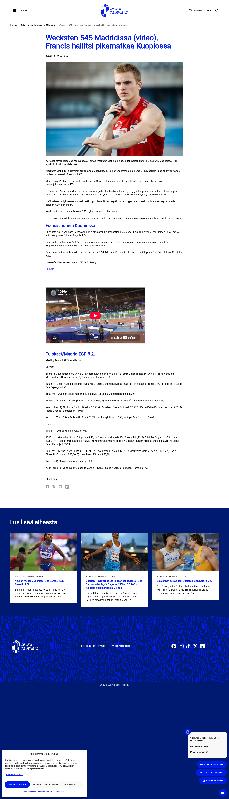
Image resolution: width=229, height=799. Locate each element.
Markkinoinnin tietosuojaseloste (50, 792)
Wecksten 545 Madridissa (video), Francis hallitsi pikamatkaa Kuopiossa (93, 25)
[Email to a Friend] (60, 487)
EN (207, 10)
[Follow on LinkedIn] (202, 646)
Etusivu (13, 25)
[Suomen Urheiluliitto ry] (114, 10)
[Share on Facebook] (47, 487)
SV (211, 10)
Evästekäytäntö (29, 792)
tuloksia (50, 268)
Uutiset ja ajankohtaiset (31, 25)
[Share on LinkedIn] (67, 487)
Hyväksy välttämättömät (45, 784)
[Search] (217, 10)
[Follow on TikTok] (188, 646)
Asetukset (71, 784)
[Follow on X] (195, 646)
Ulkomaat (51, 25)
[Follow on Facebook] (173, 646)
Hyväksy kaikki (17, 784)
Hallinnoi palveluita (14, 775)
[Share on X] (54, 487)
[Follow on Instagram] (181, 646)
